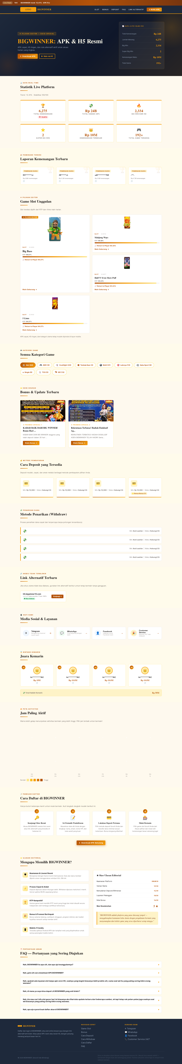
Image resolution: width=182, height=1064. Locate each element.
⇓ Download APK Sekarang (91, 843)
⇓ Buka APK (154, 10)
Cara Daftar (86, 1042)
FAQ (124, 10)
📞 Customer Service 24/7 (137, 1039)
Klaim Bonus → (31, 443)
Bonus (105, 10)
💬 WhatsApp (131, 1032)
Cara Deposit (87, 1035)
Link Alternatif (136, 10)
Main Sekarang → (30, 289)
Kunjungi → (57, 596)
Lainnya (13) (123, 365)
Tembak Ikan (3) (85, 365)
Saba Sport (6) (144, 365)
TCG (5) (43, 372)
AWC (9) (45, 365)
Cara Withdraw (88, 1039)
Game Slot (86, 1028)
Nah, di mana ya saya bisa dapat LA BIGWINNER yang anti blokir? (51, 991)
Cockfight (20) (63, 365)
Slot (97, 10)
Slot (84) (28, 365)
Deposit (115, 10)
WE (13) (59, 372)
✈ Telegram (130, 1028)
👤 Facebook (131, 1035)
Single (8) (27, 372)
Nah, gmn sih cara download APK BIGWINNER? (43, 973)
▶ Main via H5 (47, 56)
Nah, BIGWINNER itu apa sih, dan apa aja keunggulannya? (48, 964)
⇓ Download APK (27, 56)
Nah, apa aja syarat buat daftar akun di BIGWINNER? (46, 1009)
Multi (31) (105, 365)
